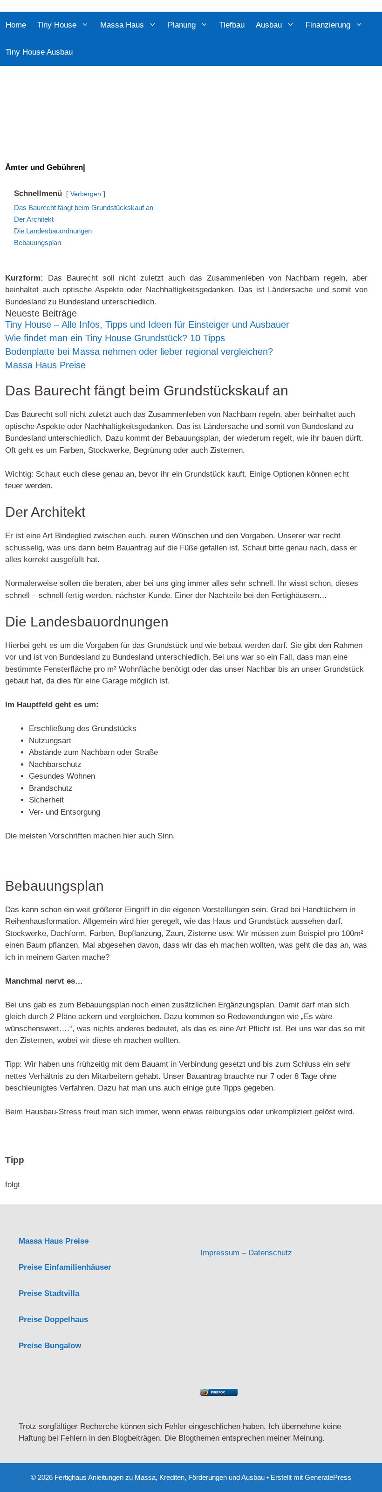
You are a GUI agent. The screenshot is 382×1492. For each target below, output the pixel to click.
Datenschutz (270, 1252)
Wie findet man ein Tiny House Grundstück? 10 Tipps (115, 338)
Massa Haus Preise (45, 365)
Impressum (219, 1252)
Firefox (218, 1392)
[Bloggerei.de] (219, 1229)
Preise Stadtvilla (49, 1293)
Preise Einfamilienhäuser (65, 1267)
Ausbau (269, 25)
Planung (182, 25)
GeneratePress (328, 1477)
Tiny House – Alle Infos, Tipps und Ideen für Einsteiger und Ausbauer (147, 324)
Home (16, 25)
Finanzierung (328, 25)
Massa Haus (122, 25)
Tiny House (56, 25)
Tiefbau (232, 25)
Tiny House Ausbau (39, 52)
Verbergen (85, 193)
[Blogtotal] (281, 1379)
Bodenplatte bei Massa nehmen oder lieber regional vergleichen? (139, 351)
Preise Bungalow (50, 1345)
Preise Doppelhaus (53, 1319)
